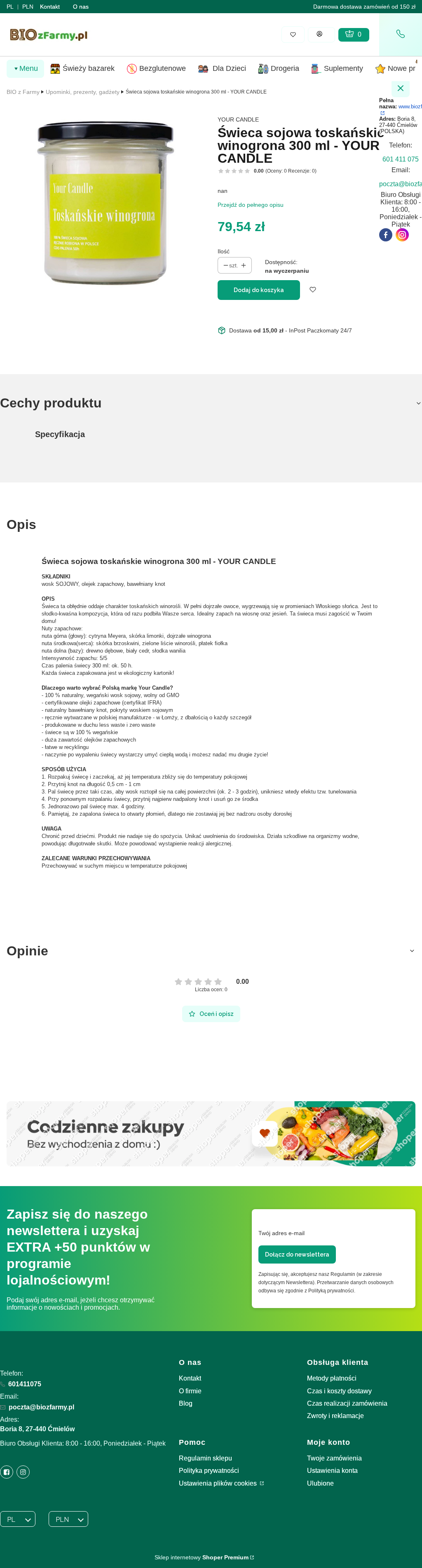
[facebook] (385, 234)
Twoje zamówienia (334, 1458)
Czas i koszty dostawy (339, 1391)
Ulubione (320, 1483)
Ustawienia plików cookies (218, 1483)
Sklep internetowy (202, 1557)
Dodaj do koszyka (259, 290)
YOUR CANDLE (238, 119)
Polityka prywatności (209, 1470)
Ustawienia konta (332, 1470)
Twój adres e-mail (281, 1233)
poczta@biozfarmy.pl (41, 1407)
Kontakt (50, 6)
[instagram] (402, 234)
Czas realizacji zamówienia (347, 1403)
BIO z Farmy (23, 92)
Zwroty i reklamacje (335, 1415)
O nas (81, 6)
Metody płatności (331, 1378)
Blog (185, 1403)
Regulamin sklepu (205, 1458)
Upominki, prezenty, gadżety (83, 92)
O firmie (190, 1391)
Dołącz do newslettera (297, 1254)
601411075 (24, 1384)
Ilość (224, 251)
